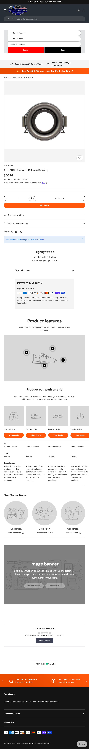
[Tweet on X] (11, 232)
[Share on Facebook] (16, 232)
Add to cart (59, 198)
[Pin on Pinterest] (21, 232)
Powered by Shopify (43, 743)
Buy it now (44, 205)
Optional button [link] (33, 586)
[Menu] (5, 10)
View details (14, 435)
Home (6, 77)
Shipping (7, 179)
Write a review (44, 641)
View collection (14, 532)
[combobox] (44, 18)
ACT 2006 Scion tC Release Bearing (21, 77)
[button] (83, 10)
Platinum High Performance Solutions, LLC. (23, 743)
